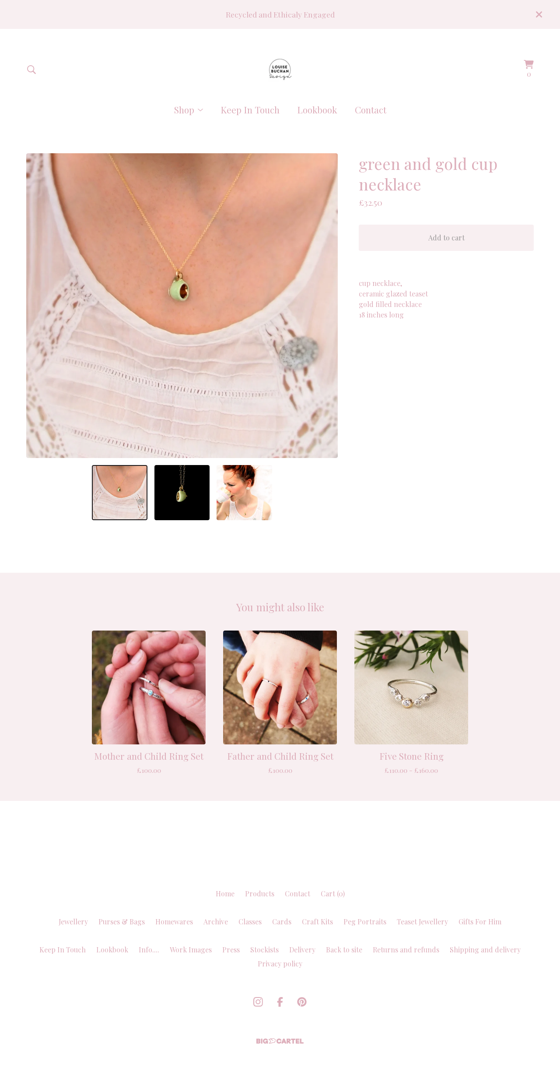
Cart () (333, 893)
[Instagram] (258, 1001)
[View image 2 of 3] (182, 492)
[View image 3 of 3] (244, 492)
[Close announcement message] (539, 14)
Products (259, 893)
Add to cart (446, 237)
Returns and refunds (406, 949)
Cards (281, 921)
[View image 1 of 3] (119, 492)
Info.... (149, 949)
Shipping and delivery (485, 949)
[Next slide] (325, 305)
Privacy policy (280, 963)
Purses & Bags (121, 921)
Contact (370, 109)
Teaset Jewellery (422, 921)
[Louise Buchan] (280, 69)
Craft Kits (317, 921)
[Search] (31, 70)
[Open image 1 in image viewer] (182, 305)
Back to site (344, 949)
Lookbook (317, 109)
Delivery (302, 949)
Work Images (191, 949)
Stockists (264, 949)
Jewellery (73, 921)
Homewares (174, 921)
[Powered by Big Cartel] (280, 1041)
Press (231, 949)
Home (225, 893)
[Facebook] (280, 1001)
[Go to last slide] (39, 305)
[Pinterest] (301, 1001)
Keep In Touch (250, 109)
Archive (215, 921)
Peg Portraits (364, 921)
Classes (250, 921)
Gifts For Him (479, 921)
